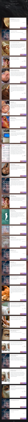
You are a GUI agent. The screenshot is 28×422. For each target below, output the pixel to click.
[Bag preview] (26, 0)
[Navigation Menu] (1, 1)
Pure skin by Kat (14, 1)
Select (23, 27)
